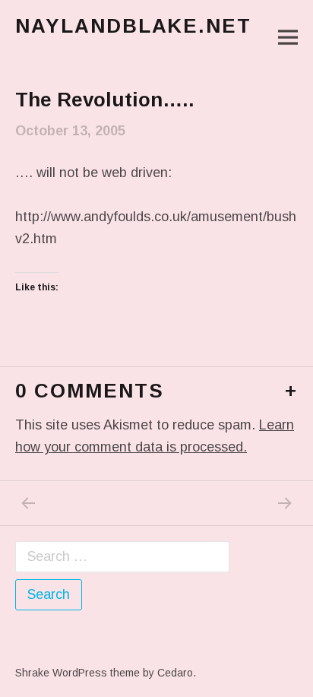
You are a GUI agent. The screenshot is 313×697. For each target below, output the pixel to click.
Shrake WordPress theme (77, 673)
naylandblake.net (133, 25)
